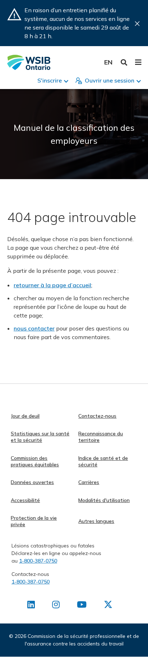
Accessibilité (25, 500)
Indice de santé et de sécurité (103, 461)
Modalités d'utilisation (104, 500)
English (108, 62)
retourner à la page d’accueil (52, 285)
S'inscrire (49, 80)
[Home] (28, 62)
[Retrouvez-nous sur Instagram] (56, 606)
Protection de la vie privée (34, 521)
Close (137, 23)
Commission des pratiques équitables (35, 461)
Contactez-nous (97, 416)
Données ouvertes (32, 482)
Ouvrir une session (109, 80)
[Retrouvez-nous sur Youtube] (82, 606)
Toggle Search (124, 62)
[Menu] (138, 62)
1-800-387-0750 (38, 561)
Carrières (88, 482)
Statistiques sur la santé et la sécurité (40, 436)
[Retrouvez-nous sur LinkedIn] (31, 606)
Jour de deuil (25, 416)
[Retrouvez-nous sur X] (108, 606)
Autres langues (96, 521)
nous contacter (34, 328)
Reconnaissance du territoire (100, 436)
